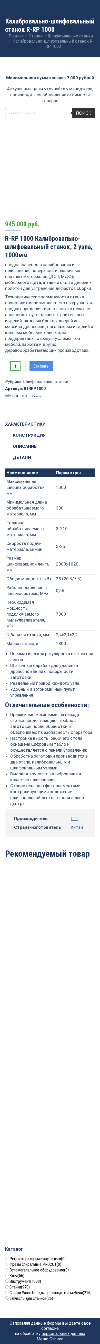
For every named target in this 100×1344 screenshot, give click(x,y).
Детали (22, 457)
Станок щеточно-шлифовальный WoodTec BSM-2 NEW (50, 1116)
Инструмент (25, 1281)
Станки (36, 396)
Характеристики (25, 424)
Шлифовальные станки (45, 381)
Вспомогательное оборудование (39, 1270)
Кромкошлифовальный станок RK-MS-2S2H (50, 933)
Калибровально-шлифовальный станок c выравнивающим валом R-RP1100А (50, 1209)
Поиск (83, 113)
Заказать (41, 366)
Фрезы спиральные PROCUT (35, 1264)
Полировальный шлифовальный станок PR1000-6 (50, 1023)
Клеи (16, 1275)
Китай (77, 827)
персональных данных (63, 1333)
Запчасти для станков (31, 1298)
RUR (24, 396)
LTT (74, 818)
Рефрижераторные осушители (37, 1258)
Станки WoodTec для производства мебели (50, 1292)
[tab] (50, 421)
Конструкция (29, 435)
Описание (25, 446)
